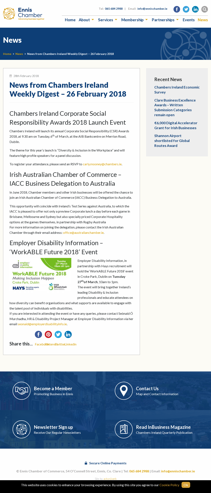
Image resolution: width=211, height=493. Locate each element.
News (203, 20)
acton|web (109, 478)
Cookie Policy (169, 485)
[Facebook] (40, 336)
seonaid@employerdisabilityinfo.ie (42, 324)
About (84, 20)
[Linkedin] (69, 336)
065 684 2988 (114, 8)
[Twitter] (59, 336)
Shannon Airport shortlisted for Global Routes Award (172, 141)
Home (70, 20)
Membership (132, 20)
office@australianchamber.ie (83, 232)
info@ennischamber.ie (152, 8)
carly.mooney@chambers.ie (102, 164)
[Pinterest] (50, 336)
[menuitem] (70, 20)
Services (105, 20)
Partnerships (163, 20)
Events (189, 20)
